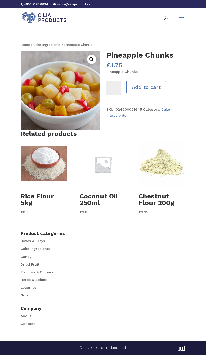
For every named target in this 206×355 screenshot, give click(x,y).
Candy (26, 257)
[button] (91, 59)
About (26, 316)
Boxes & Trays (33, 241)
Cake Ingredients (47, 45)
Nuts (25, 295)
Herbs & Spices (34, 280)
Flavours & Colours (37, 272)
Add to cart (146, 87)
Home (25, 45)
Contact (28, 324)
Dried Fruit (30, 264)
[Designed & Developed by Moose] (181, 348)
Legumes (28, 287)
